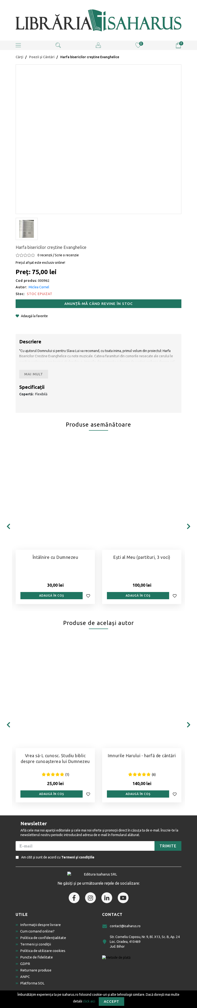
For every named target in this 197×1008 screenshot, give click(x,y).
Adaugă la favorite (34, 316)
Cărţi (19, 57)
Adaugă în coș (51, 595)
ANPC (25, 977)
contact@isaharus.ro (125, 926)
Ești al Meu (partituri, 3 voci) (141, 557)
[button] (18, 45)
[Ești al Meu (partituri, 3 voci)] (141, 495)
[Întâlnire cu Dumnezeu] (55, 495)
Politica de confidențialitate (43, 938)
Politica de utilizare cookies (42, 951)
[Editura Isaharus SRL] (98, 20)
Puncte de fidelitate (36, 957)
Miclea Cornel (39, 287)
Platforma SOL (32, 983)
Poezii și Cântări (42, 57)
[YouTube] (123, 897)
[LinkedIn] (106, 897)
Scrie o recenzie (67, 255)
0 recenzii (44, 255)
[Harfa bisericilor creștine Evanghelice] (98, 138)
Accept (111, 1001)
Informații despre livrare (40, 925)
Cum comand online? (37, 931)
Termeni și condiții (35, 944)
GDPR (25, 964)
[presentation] (8, 526)
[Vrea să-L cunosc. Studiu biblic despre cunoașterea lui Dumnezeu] (55, 694)
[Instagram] (90, 897)
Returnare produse (35, 970)
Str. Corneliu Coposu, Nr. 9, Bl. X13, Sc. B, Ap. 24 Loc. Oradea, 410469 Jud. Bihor (145, 941)
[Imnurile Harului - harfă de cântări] (141, 694)
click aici (89, 1001)
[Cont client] (98, 45)
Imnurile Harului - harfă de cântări (142, 755)
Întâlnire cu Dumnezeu (55, 557)
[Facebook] (74, 897)
